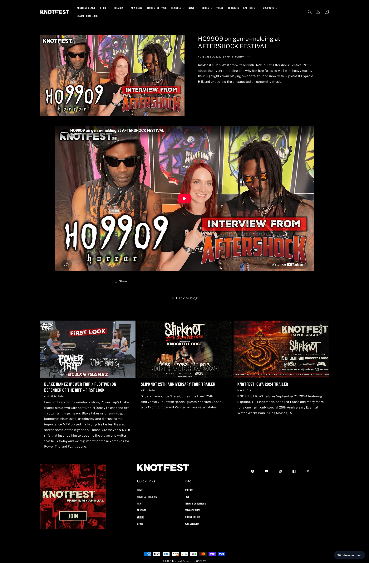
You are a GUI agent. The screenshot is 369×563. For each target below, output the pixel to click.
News (140, 503)
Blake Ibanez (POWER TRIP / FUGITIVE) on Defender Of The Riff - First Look (80, 387)
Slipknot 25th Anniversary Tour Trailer (178, 384)
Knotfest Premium (147, 496)
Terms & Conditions (195, 503)
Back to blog (187, 298)
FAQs (187, 496)
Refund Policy (192, 517)
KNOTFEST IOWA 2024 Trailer (262, 384)
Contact (189, 489)
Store (140, 523)
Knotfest (177, 561)
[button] (105, 8)
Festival (142, 510)
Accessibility (192, 523)
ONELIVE (201, 561)
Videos (140, 517)
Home (140, 489)
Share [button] (123, 281)
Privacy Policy (192, 510)
